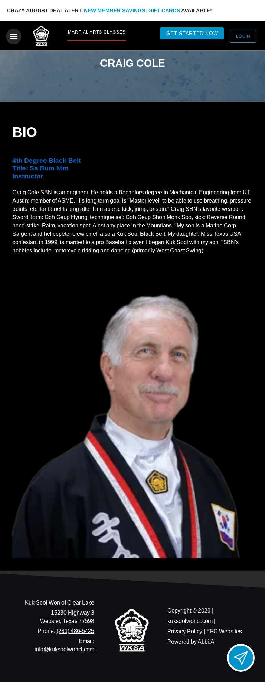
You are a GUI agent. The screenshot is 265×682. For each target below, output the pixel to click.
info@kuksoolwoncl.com (64, 649)
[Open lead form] (241, 658)
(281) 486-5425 (75, 631)
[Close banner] (248, 10)
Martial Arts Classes (96, 32)
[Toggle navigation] (13, 36)
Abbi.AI (207, 642)
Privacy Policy (184, 631)
